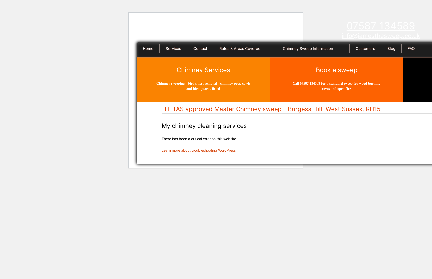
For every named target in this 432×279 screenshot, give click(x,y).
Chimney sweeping (170, 83)
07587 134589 (381, 26)
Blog (392, 48)
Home (148, 48)
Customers (365, 48)
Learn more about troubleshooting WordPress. (199, 150)
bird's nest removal (202, 83)
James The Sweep (227, 29)
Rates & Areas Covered (240, 48)
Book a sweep (337, 70)
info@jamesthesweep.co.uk (381, 35)
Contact (200, 48)
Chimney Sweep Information (308, 48)
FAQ (411, 48)
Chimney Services (203, 70)
